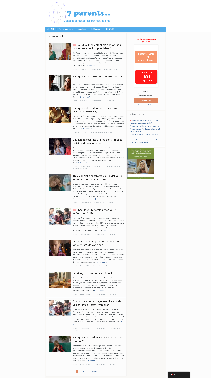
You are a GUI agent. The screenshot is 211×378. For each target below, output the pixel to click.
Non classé (109, 132)
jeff (61, 36)
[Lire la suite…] (91, 65)
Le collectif (82, 29)
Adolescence (110, 101)
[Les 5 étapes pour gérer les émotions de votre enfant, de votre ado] (60, 248)
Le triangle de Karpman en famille (93, 273)
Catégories (94, 30)
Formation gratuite (66, 29)
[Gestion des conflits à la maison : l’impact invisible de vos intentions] (60, 146)
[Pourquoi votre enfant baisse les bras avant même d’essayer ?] (60, 115)
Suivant (94, 371)
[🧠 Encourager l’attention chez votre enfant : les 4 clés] (60, 216)
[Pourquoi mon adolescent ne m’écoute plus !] (60, 83)
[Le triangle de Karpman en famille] (60, 280)
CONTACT (110, 29)
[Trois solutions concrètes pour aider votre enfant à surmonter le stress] (60, 182)
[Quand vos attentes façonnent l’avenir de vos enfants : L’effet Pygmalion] (60, 308)
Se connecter (146, 100)
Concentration (108, 69)
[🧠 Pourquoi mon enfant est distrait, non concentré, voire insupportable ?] (60, 51)
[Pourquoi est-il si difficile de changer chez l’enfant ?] (60, 344)
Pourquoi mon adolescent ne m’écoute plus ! (145, 126)
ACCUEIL (50, 29)
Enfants (116, 69)
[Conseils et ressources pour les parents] (84, 13)
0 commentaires (96, 69)
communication (111, 166)
